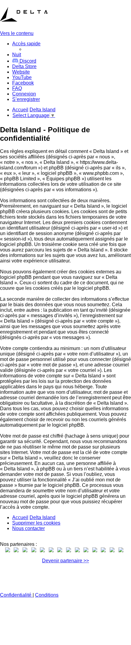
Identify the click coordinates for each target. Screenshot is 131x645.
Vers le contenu (17, 33)
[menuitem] (24, 66)
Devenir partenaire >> (65, 560)
